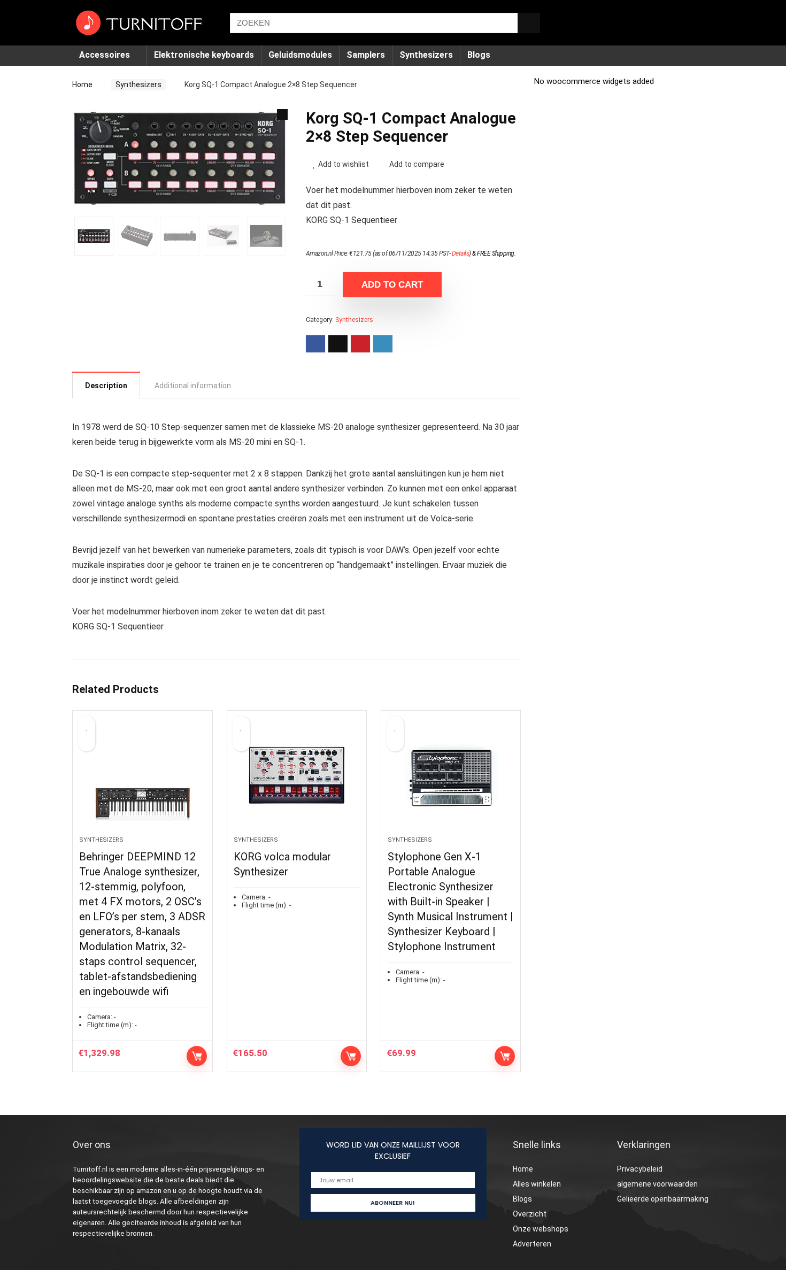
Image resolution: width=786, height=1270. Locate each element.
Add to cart (392, 285)
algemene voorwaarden (657, 1184)
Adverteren (532, 1244)
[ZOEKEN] (529, 23)
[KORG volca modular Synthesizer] (297, 778)
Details (460, 253)
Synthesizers (426, 55)
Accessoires (104, 55)
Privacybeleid (639, 1169)
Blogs (478, 55)
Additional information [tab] (193, 385)
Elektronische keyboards (204, 55)
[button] (282, 114)
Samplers (365, 55)
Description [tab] (106, 385)
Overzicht (529, 1214)
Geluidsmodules (300, 55)
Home (82, 84)
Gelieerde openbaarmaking (662, 1199)
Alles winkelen (537, 1184)
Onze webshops (540, 1229)
